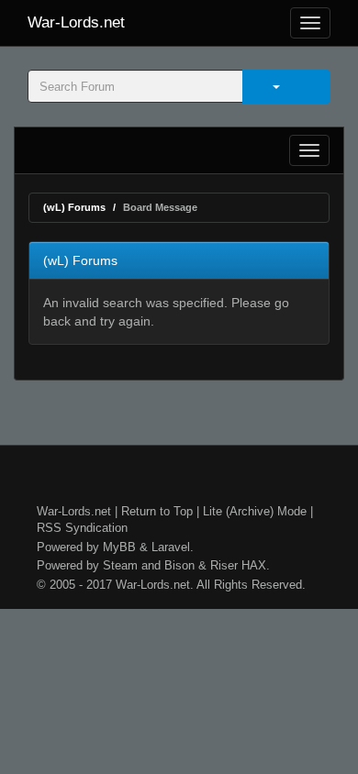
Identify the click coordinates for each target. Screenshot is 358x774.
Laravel (170, 547)
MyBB (119, 547)
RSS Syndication (82, 528)
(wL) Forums (74, 207)
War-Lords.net (76, 22)
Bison (179, 565)
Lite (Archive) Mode (255, 511)
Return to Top (157, 511)
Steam (120, 565)
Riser (224, 565)
